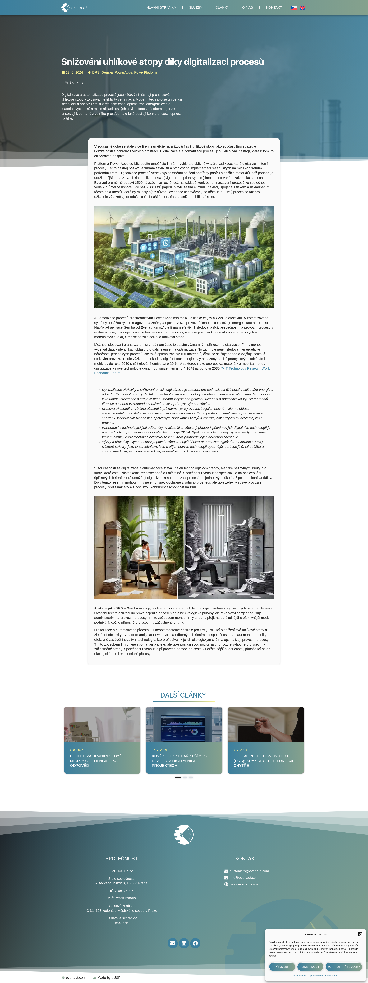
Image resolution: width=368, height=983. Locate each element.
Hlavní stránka (161, 7)
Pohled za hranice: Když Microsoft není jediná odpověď (96, 761)
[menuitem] (294, 8)
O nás (247, 7)
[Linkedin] (184, 943)
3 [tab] (191, 777)
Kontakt (274, 7)
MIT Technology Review (240, 368)
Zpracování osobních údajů (323, 975)
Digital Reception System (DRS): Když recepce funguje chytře (264, 761)
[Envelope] (173, 943)
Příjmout (282, 966)
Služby (195, 7)
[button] (360, 934)
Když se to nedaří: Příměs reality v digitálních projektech (179, 761)
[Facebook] (195, 943)
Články (222, 7)
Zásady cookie (299, 975)
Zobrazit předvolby (344, 966)
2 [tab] (185, 777)
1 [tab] (178, 777)
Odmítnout (310, 966)
